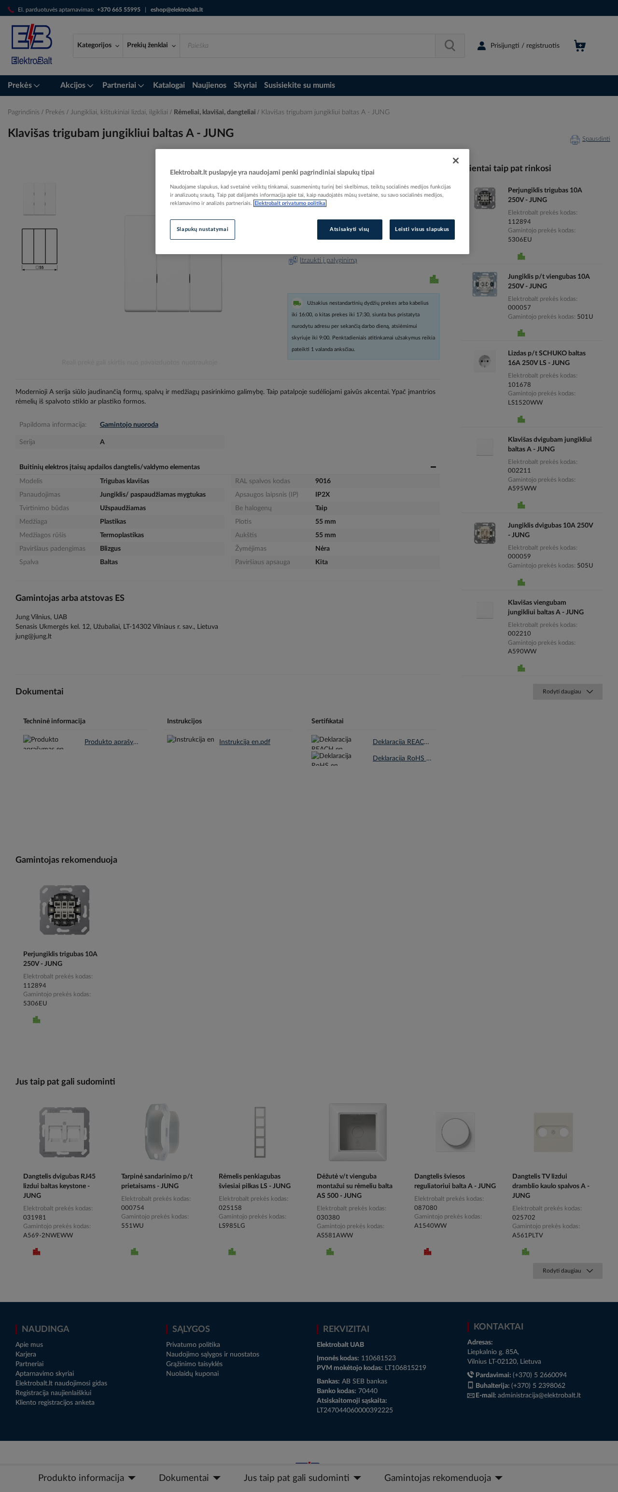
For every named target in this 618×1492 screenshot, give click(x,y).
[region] (312, 201)
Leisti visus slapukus (422, 229)
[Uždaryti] (455, 160)
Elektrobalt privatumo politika (289, 203)
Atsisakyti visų (349, 229)
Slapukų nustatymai (202, 229)
